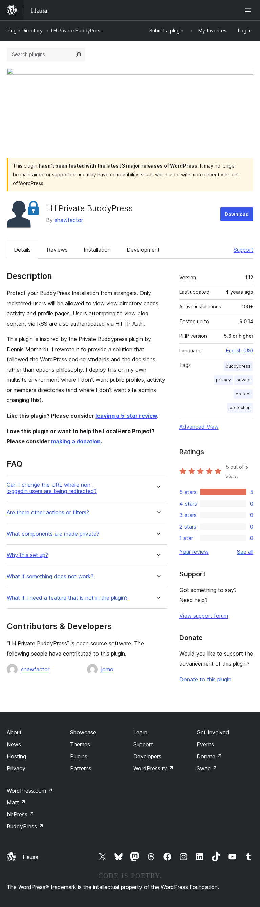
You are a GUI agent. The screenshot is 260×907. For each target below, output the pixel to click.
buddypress (238, 366)
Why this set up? (27, 555)
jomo (107, 669)
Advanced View (199, 426)
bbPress (20, 814)
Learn (140, 732)
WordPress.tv (153, 768)
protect (243, 393)
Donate (209, 756)
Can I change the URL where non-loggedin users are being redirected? (52, 488)
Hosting (16, 756)
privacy (223, 379)
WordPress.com (30, 790)
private (243, 379)
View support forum (203, 615)
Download (237, 214)
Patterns (80, 768)
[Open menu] (249, 10)
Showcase (83, 732)
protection (240, 407)
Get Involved (213, 732)
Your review (194, 551)
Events (205, 744)
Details (22, 249)
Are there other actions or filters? (48, 512)
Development (143, 249)
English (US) (239, 350)
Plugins (78, 756)
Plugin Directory (25, 31)
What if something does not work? (50, 576)
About (14, 732)
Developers (147, 756)
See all (245, 551)
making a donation (76, 441)
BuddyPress (25, 826)
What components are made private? (53, 534)
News (14, 744)
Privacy (16, 768)
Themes (80, 744)
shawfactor (69, 220)
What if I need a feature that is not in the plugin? (67, 598)
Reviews (57, 249)
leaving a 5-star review (126, 415)
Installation (97, 249)
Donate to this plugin (205, 679)
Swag (207, 768)
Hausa (30, 857)
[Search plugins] (78, 54)
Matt (16, 802)
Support (243, 249)
